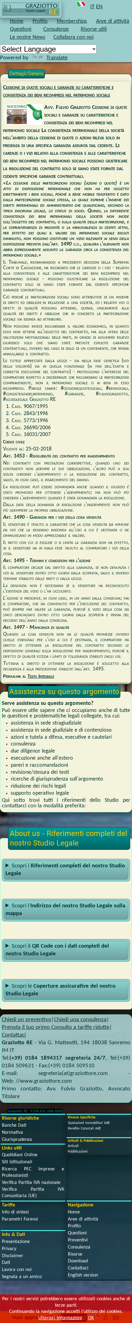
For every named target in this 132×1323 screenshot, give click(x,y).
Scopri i (65, 870)
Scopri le (60, 990)
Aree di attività (112, 21)
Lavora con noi (17, 1269)
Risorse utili (94, 29)
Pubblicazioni (77, 1151)
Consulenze (56, 29)
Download (78, 1261)
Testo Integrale (41, 676)
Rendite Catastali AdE (84, 1128)
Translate (57, 58)
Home (16, 21)
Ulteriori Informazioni (60, 1318)
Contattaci (14, 1035)
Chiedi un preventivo (26, 1020)
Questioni (20, 29)
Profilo (40, 21)
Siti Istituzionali (17, 1162)
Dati (6, 1262)
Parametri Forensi (20, 1219)
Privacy (9, 1248)
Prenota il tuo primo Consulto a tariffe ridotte (55, 1027)
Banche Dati (14, 1125)
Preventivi (78, 1240)
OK (91, 1318)
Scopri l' (65, 910)
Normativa (12, 1132)
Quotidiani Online (19, 1155)
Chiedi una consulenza (80, 1020)
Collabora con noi (73, 37)
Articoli (73, 1146)
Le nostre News (27, 37)
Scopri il (57, 950)
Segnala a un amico (22, 1276)
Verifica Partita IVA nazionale (31, 1182)
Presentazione (16, 1241)
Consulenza (79, 1247)
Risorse (75, 1254)
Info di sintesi (15, 1212)
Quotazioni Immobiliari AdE (89, 1123)
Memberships (72, 21)
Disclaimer (12, 1255)
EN (99, 7)
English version (83, 1275)
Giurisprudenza (17, 1139)
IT (92, 7)
